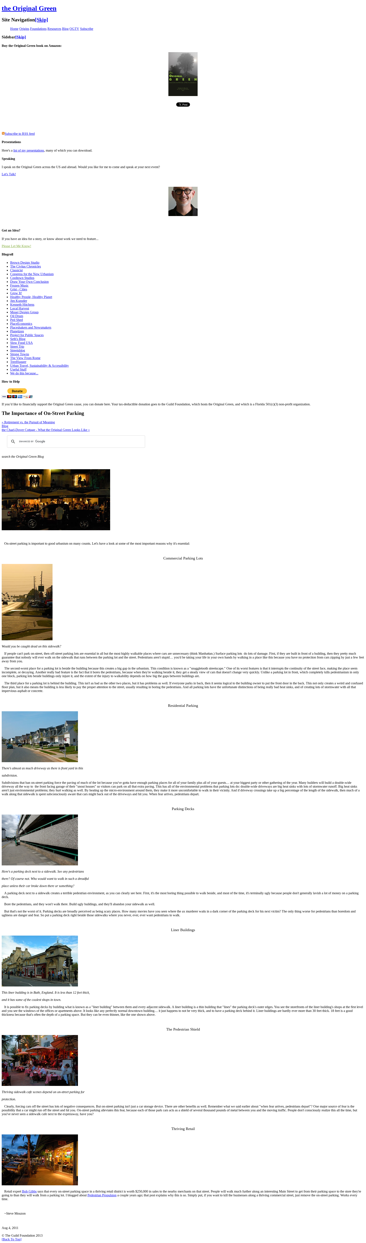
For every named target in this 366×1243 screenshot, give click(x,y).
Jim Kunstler (18, 301)
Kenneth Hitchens (22, 304)
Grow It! (16, 293)
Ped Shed (16, 320)
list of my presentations (28, 150)
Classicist (16, 270)
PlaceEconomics (21, 323)
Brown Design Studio (24, 262)
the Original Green (29, 8)
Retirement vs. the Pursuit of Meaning (28, 422)
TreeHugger (18, 362)
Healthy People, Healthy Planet (31, 297)
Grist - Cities (18, 289)
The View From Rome (25, 358)
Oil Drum (16, 316)
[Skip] (41, 19)
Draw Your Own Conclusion (29, 281)
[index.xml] (3, 133)
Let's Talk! (9, 174)
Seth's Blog (17, 339)
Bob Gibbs (29, 1191)
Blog (5, 426)
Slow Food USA (21, 343)
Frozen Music (19, 285)
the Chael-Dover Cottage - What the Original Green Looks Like (46, 430)
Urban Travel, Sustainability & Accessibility (39, 365)
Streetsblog (17, 350)
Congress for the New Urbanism (32, 274)
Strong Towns (19, 354)
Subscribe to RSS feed (20, 133)
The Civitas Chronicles (25, 266)
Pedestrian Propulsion (101, 1195)
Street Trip (17, 346)
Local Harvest (19, 308)
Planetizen (17, 331)
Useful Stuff (18, 369)
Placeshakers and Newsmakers (30, 327)
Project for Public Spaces (27, 335)
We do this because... (24, 373)
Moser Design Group (24, 312)
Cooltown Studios (22, 278)
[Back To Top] (11, 1239)
